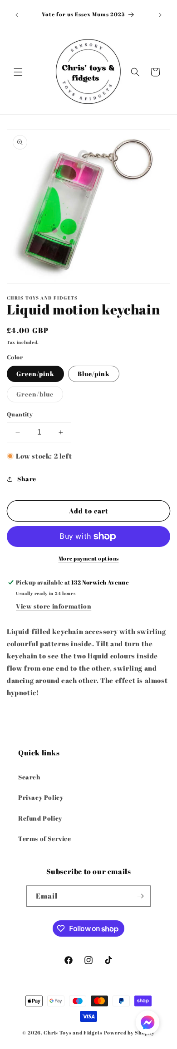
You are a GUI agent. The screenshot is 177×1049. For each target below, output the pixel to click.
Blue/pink (94, 373)
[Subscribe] (140, 896)
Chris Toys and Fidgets (73, 1032)
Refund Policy (40, 818)
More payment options (89, 558)
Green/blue (39, 395)
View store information (53, 606)
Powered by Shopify (129, 1032)
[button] (18, 72)
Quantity (20, 414)
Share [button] (26, 478)
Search (29, 777)
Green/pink (35, 373)
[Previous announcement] (17, 15)
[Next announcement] (160, 15)
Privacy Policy (40, 797)
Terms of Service (44, 838)
